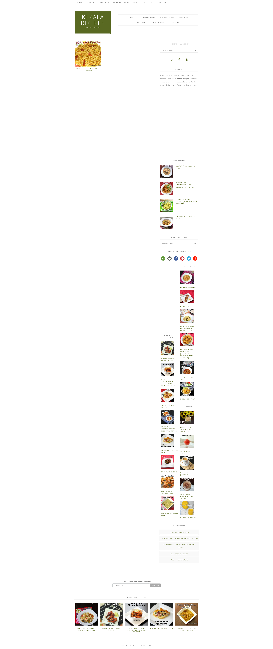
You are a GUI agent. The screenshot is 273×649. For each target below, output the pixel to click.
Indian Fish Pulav (187, 399)
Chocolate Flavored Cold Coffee (186, 496)
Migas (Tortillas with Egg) (179, 554)
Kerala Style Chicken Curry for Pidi (186, 629)
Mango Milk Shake (188, 518)
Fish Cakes (184, 306)
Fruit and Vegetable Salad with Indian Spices (169, 429)
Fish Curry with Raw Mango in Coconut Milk (187, 328)
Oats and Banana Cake (179, 560)
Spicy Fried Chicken (169, 472)
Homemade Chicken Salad (161, 628)
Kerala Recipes (93, 20)
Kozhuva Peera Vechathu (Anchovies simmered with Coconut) (186, 354)
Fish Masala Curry (188, 287)
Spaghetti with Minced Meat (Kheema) (88, 69)
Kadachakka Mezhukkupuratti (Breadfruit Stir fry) (185, 185)
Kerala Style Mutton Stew (179, 532)
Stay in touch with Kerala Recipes (136, 581)
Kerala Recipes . (145, 645)
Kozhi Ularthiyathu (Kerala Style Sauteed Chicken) (136, 630)
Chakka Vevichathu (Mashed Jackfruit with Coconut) (186, 202)
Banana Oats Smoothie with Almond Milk (187, 430)
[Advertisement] (176, 123)
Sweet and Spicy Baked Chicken (111, 629)
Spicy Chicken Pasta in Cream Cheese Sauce (86, 629)
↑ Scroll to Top (17, 647)
